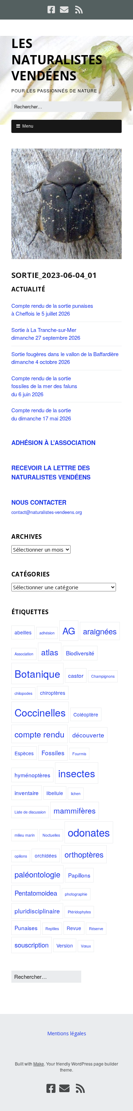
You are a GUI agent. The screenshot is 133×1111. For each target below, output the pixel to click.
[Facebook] (52, 9)
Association (24, 653)
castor (75, 675)
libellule (54, 792)
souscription (32, 944)
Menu (27, 126)
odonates (89, 832)
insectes (76, 773)
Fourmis (79, 753)
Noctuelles (51, 835)
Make (38, 1064)
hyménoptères (32, 775)
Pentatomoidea (36, 892)
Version (64, 945)
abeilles (23, 632)
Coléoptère (85, 714)
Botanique (37, 673)
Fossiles (53, 752)
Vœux (86, 946)
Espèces (24, 753)
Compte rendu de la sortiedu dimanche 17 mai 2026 (41, 414)
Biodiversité (80, 653)
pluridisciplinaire (37, 910)
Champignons (103, 676)
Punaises (26, 928)
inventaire (27, 792)
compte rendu (40, 734)
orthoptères (84, 854)
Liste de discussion (30, 812)
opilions (21, 856)
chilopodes (23, 693)
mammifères (75, 810)
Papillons (79, 875)
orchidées (46, 855)
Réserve (96, 928)
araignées (100, 631)
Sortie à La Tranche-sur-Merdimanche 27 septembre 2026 (45, 334)
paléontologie (37, 874)
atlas (49, 652)
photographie (76, 894)
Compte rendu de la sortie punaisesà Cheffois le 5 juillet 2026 (52, 309)
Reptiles (52, 928)
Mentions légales (66, 1033)
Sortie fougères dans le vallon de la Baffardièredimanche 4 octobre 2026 (64, 358)
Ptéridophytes (79, 911)
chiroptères (52, 692)
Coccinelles (40, 712)
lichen (76, 793)
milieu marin (25, 835)
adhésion (47, 632)
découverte (88, 734)
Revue (74, 928)
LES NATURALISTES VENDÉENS (56, 59)
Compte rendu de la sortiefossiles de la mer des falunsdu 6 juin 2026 (44, 386)
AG (68, 630)
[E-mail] (64, 9)
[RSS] (78, 9)
